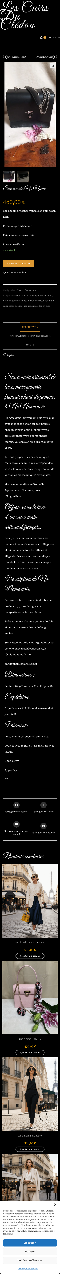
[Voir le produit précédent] (5, 57)
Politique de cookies (28, 1269)
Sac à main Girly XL (30, 1039)
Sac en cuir (30, 290)
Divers (20, 290)
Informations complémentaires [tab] (30, 336)
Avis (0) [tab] (30, 345)
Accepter (30, 1242)
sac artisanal (30, 306)
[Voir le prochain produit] (54, 57)
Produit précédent (17, 57)
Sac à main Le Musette (30, 1135)
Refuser (30, 1251)
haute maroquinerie (31, 300)
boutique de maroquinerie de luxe (34, 295)
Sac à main (49, 300)
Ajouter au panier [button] (30, 956)
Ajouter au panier (18, 264)
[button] (55, 1204)
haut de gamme (11, 300)
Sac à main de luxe (12, 306)
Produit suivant (44, 57)
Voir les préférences (30, 1260)
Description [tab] (30, 327)
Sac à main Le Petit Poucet (30, 942)
